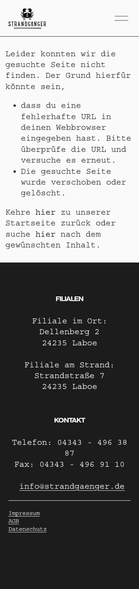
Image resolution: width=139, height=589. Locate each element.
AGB (13, 521)
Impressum (24, 513)
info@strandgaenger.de (72, 486)
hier (46, 212)
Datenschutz (27, 529)
